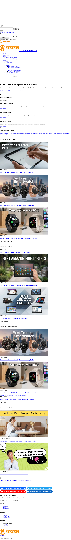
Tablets (4, 60)
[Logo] (5, 42)
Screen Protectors (9, 69)
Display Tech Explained (39, 133)
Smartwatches (9, 64)
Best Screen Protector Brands (14, 70)
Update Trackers (30, 133)
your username (16, 28)
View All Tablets (4, 321)
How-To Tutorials (13, 133)
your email (15, 36)
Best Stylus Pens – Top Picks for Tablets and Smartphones (16, 172)
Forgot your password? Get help (7, 32)
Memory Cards (9, 62)
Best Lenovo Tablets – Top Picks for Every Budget (14, 318)
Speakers (18, 90)
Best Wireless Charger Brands (14, 67)
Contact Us (5, 525)
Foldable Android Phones (11, 57)
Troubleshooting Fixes (22, 133)
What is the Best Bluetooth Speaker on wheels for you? (15, 480)
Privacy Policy (6, 527)
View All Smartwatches (6, 402)
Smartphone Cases (10, 74)
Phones (4, 56)
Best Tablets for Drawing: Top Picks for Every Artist (15, 252)
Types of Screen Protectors (14, 71)
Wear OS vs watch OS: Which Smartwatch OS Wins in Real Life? (18, 238)
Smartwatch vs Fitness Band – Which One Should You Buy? (17, 399)
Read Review (3, 108)
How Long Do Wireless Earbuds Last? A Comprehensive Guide (18, 441)
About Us (5, 134)
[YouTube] (3, 535)
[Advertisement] (16, 79)
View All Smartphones (6, 241)
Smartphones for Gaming (11, 58)
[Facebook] (0, 535)
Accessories (5, 61)
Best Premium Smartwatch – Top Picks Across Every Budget (17, 205)
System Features (48, 133)
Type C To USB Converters (12, 72)
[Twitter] (1, 535)
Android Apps (6, 55)
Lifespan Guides (8, 523)
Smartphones (3, 90)
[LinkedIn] (4, 535)
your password (16, 29)
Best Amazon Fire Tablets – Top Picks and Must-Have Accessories (18, 285)
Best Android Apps (4, 133)
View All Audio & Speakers (7, 484)
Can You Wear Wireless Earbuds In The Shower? (14, 474)
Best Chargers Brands (13, 66)
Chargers (7, 65)
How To (4, 53)
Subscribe (16, 500)
